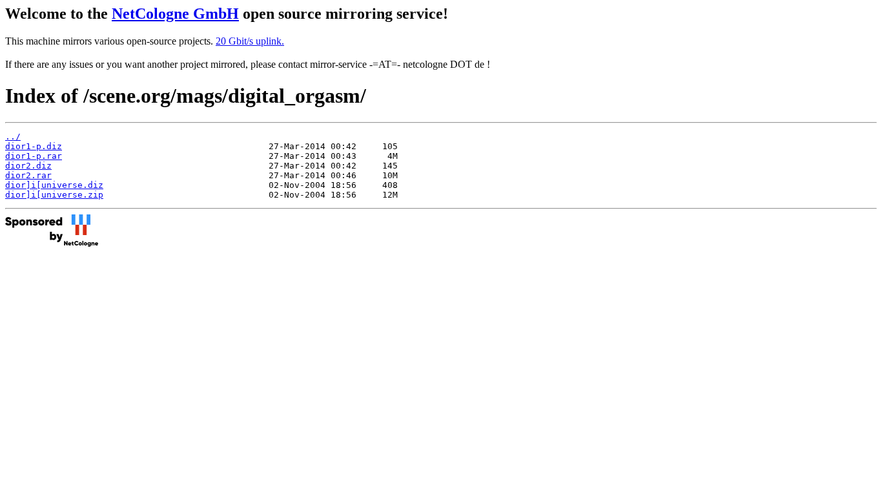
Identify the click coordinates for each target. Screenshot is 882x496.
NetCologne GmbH (175, 13)
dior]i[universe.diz (54, 185)
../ (13, 136)
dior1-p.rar (33, 156)
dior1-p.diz (33, 146)
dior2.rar (28, 175)
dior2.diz (28, 165)
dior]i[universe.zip (54, 195)
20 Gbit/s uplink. (250, 41)
